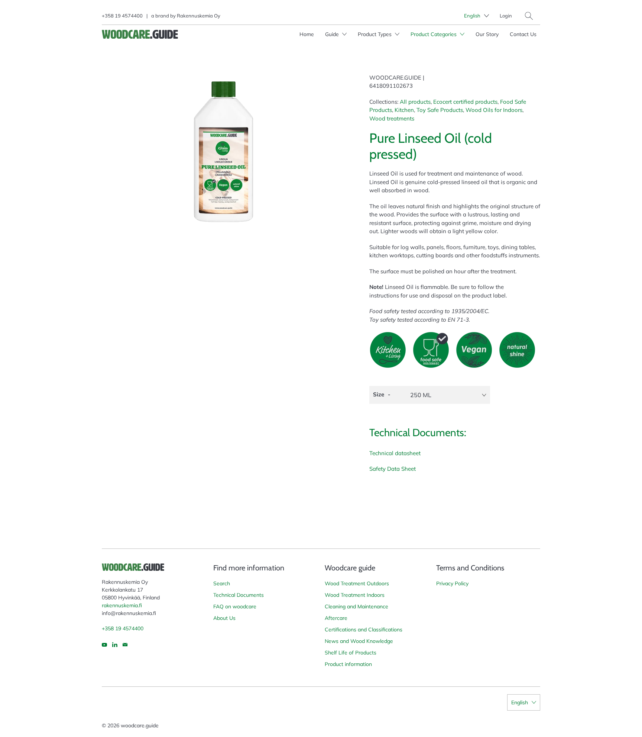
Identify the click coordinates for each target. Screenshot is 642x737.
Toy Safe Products (439, 109)
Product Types (375, 34)
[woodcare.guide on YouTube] (104, 644)
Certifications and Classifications (363, 629)
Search (221, 583)
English (472, 16)
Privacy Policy (452, 583)
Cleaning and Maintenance (356, 606)
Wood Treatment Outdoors (357, 583)
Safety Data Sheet (392, 468)
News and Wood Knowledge (359, 641)
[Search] (528, 15)
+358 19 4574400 (122, 16)
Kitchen (404, 109)
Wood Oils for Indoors (494, 109)
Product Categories (434, 34)
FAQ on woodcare (234, 606)
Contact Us (523, 34)
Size (378, 394)
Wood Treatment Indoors (355, 595)
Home (306, 34)
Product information (348, 664)
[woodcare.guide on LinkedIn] (114, 644)
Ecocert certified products (465, 101)
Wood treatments (391, 118)
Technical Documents (238, 595)
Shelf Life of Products (350, 652)
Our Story (487, 34)
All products (415, 101)
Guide (332, 34)
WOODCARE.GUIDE (395, 77)
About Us (224, 618)
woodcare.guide (140, 725)
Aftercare (336, 618)
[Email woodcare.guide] (125, 644)
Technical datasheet (395, 453)
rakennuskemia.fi (122, 605)
